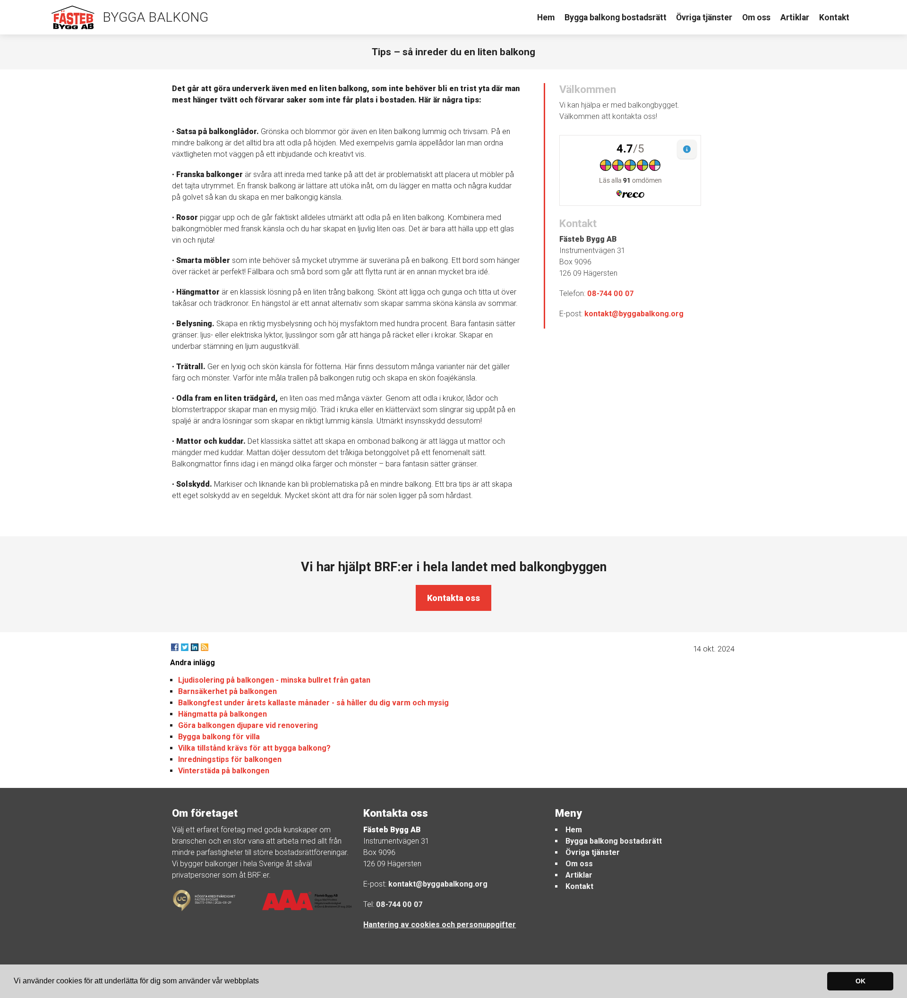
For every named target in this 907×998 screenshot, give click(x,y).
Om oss (756, 17)
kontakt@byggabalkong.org (634, 313)
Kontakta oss (453, 598)
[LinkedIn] (194, 647)
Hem (546, 17)
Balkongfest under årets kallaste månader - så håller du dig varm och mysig (313, 702)
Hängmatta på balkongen (222, 714)
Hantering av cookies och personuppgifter (439, 924)
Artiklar (794, 17)
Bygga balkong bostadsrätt (616, 17)
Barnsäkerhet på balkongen (227, 691)
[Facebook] (175, 647)
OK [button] (860, 981)
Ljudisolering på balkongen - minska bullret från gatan (274, 680)
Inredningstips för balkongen (230, 759)
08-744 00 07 (610, 293)
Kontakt (834, 17)
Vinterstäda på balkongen (223, 770)
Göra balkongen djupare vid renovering (248, 725)
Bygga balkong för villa (219, 736)
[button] (262, 982)
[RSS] (204, 647)
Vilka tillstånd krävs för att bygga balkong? (254, 748)
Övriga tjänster (704, 17)
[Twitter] (184, 647)
